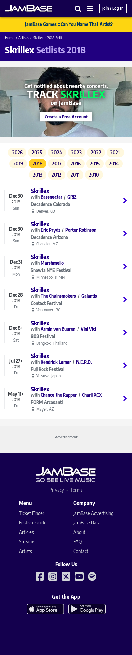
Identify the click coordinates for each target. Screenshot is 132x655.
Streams (27, 541)
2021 (115, 152)
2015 (95, 163)
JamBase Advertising (93, 513)
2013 (37, 175)
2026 (17, 152)
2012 (56, 175)
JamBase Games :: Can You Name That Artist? (69, 24)
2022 (96, 152)
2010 (94, 175)
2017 (57, 163)
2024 (56, 152)
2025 (37, 152)
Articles (26, 532)
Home (9, 37)
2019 (18, 163)
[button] (78, 8)
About (79, 532)
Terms (76, 490)
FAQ (77, 541)
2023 (76, 152)
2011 (75, 175)
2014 (114, 163)
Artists (23, 37)
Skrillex (38, 37)
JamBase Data (87, 522)
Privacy (56, 490)
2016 (76, 163)
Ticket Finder (31, 513)
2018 (37, 163)
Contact (80, 551)
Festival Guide (32, 522)
